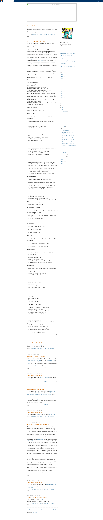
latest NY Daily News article (34, 28)
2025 (62, 76)
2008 (62, 109)
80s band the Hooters (46, 499)
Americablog (62, 51)
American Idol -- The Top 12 (34, 412)
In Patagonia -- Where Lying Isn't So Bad (38, 425)
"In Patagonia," (30, 440)
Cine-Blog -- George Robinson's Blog (67, 60)
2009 (62, 107)
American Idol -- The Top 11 (34, 375)
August (64, 119)
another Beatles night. (44, 377)
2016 (62, 93)
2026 (62, 74)
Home (42, 509)
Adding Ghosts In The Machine (35, 389)
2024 (62, 78)
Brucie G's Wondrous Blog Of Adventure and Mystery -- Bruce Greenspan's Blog (68, 66)
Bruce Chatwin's (40, 439)
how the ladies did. (47, 486)
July (64, 121)
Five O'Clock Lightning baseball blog (67, 53)
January (64, 156)
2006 (62, 161)
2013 (62, 99)
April (64, 126)
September (65, 117)
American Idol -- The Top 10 (34, 343)
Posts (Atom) (34, 512)
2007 (62, 159)
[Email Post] (56, 334)
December (65, 111)
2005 (62, 163)
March (64, 128)
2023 (62, 80)
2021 (62, 84)
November (65, 113)
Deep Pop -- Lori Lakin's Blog (66, 55)
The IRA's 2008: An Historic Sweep (36, 41)
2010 (62, 105)
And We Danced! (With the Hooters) (37, 498)
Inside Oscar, (40, 60)
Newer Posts (29, 509)
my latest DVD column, (41, 399)
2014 (62, 97)
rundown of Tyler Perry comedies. (33, 365)
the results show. (30, 378)
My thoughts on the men (51, 484)
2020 (62, 86)
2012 (62, 101)
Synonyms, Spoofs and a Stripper (36, 357)
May (64, 124)
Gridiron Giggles (31, 26)
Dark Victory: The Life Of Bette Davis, (34, 59)
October (64, 115)
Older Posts (55, 509)
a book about (34, 360)
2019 (62, 88)
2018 (62, 90)
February (64, 154)
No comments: (51, 34)
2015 (62, 95)
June (64, 123)
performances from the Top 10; (47, 345)
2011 (62, 103)
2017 (62, 91)
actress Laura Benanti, (50, 360)
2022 (62, 82)
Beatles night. (39, 414)
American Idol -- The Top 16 (34, 482)
